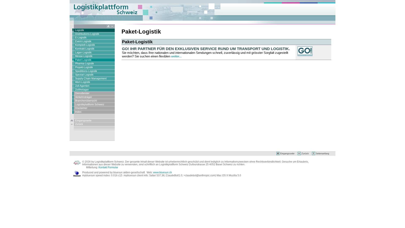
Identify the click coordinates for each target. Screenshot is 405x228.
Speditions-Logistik (86, 71)
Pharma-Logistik (84, 63)
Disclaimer (81, 108)
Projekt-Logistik (84, 67)
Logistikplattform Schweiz (89, 104)
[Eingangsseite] (108, 27)
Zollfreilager (82, 89)
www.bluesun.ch (162, 172)
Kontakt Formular (108, 167)
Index (78, 111)
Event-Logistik (83, 41)
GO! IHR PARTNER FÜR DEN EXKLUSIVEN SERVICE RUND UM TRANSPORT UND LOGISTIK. (206, 48)
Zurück (79, 124)
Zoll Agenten (82, 85)
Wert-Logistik (82, 82)
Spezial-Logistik (84, 74)
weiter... (176, 56)
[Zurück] (112, 27)
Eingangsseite (83, 120)
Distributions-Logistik (87, 34)
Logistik (79, 30)
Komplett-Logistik (85, 44)
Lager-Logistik (83, 52)
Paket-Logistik (83, 59)
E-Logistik (80, 37)
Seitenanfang (322, 153)
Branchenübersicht (86, 100)
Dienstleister (82, 93)
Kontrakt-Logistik (84, 48)
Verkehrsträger (83, 97)
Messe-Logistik (83, 56)
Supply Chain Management (91, 78)
